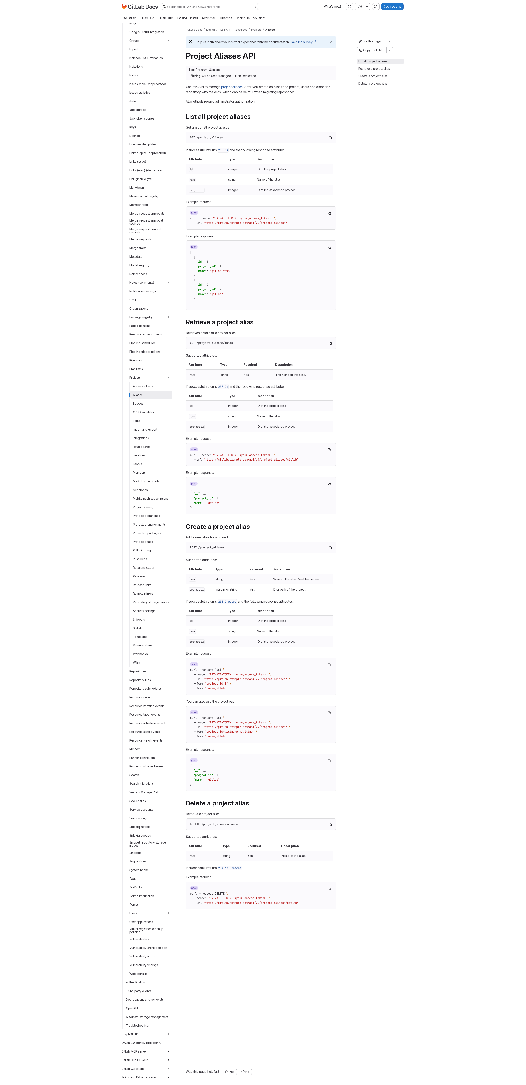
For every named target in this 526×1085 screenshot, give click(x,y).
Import (133, 49)
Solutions (259, 18)
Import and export (145, 429)
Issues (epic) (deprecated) (147, 83)
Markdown (136, 187)
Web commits (138, 973)
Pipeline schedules (142, 343)
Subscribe (225, 18)
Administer (208, 18)
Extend (182, 18)
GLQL (133, 23)
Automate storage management (147, 1016)
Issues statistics (139, 92)
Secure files (137, 800)
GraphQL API (130, 1034)
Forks (136, 420)
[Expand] (168, 40)
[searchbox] (210, 6)
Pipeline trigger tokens (144, 351)
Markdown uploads (146, 481)
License (134, 135)
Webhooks (140, 654)
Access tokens (143, 386)
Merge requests (140, 239)
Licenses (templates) (143, 144)
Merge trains (137, 247)
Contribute (243, 18)
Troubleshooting (137, 1025)
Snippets (139, 619)
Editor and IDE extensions (139, 1077)
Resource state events (144, 731)
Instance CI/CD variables (146, 57)
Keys (132, 127)
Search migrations (141, 783)
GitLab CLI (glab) (133, 1068)
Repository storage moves (151, 602)
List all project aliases (373, 61)
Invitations (136, 66)
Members (139, 472)
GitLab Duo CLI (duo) (136, 1060)
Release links (142, 584)
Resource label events (144, 714)
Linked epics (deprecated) (147, 152)
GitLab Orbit (165, 18)
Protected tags (143, 541)
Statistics (139, 628)
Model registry (139, 265)
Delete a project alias (373, 83)
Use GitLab (129, 18)
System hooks (139, 869)
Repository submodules (145, 688)
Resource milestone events (148, 723)
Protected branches (146, 515)
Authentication (135, 982)
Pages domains (139, 325)
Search (134, 774)
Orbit (132, 299)
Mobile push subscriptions (150, 498)
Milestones (140, 489)
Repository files (140, 679)
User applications (141, 921)
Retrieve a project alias (374, 68)
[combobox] (349, 6)
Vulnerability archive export (148, 947)
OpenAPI (132, 1008)
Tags (132, 878)
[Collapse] (168, 377)
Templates (140, 636)
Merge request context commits (145, 230)
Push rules (140, 558)
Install (194, 18)
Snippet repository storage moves (147, 844)
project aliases (232, 87)
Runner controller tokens (146, 766)
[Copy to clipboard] (330, 137)
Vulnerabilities (142, 645)
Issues (133, 75)
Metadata (135, 256)
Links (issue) (137, 161)
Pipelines (135, 360)
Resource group (140, 697)
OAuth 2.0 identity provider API (142, 1042)
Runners (135, 749)
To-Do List (136, 887)
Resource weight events (146, 740)
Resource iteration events (146, 705)
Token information (141, 895)
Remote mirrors (143, 593)
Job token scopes (141, 118)
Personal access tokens (145, 334)
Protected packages (147, 533)
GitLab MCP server (134, 1051)
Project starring (143, 507)
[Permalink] (253, 117)
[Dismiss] (331, 41)
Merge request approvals (146, 213)
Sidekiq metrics (139, 826)
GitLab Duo (147, 18)
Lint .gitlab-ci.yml (140, 178)
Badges (138, 403)
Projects (135, 377)
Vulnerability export (142, 956)
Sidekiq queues (140, 835)
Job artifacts (137, 109)
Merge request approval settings (146, 222)
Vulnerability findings (143, 965)
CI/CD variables (143, 412)
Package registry (141, 317)
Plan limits (136, 368)
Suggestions (137, 861)
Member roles (139, 204)
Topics (134, 904)
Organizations (138, 308)
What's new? (332, 6)
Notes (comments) (141, 282)
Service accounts (141, 809)
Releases (139, 576)
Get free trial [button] (392, 6)
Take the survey (301, 42)
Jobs (132, 101)
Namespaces (138, 273)
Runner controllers (142, 757)
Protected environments (149, 524)
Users (133, 913)
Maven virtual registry (144, 196)
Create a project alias (373, 76)
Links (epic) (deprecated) (147, 170)
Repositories (137, 671)
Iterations (139, 455)
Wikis (136, 662)
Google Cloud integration (146, 32)
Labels (137, 463)
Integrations (141, 438)
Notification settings (142, 291)
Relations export (144, 567)
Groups (134, 40)
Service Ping (138, 818)
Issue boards (141, 446)
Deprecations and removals (145, 999)
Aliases (138, 394)
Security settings (144, 610)
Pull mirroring (142, 550)
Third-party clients (138, 990)
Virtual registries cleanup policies (146, 930)
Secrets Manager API (143, 792)
